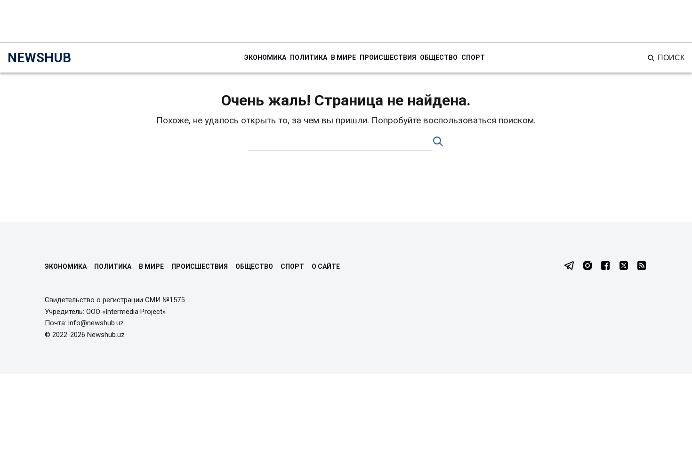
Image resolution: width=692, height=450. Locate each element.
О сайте (326, 266)
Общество (439, 57)
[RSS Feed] (641, 266)
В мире (343, 57)
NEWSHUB (39, 57)
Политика (308, 57)
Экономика (265, 57)
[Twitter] (623, 266)
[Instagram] (587, 266)
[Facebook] (605, 266)
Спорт (473, 57)
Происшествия (388, 57)
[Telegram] (569, 266)
